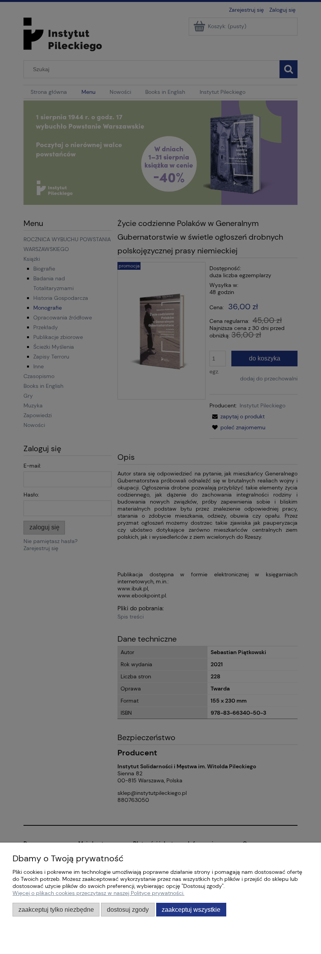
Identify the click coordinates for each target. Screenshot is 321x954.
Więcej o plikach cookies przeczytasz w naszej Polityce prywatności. (98, 893)
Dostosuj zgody (128, 909)
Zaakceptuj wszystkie (191, 909)
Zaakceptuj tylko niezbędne (56, 909)
